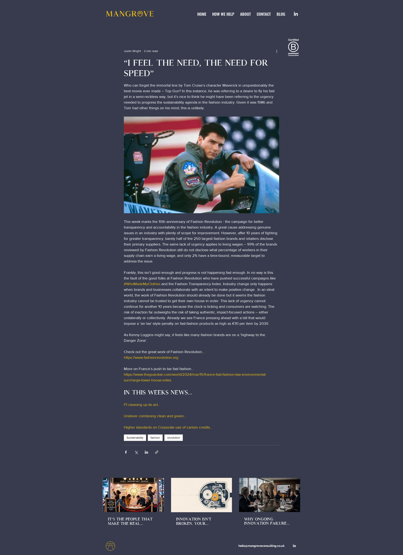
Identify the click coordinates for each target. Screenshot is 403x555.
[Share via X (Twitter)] (136, 452)
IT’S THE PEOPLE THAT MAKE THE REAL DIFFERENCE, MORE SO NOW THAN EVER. (130, 521)
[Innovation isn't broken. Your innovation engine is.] (201, 495)
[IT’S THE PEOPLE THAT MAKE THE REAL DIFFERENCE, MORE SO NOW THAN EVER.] (133, 495)
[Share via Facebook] (126, 452)
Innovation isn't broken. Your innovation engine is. (199, 521)
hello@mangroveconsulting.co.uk (261, 545)
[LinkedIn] (296, 14)
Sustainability (135, 437)
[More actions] (276, 51)
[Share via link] (157, 452)
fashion (155, 437)
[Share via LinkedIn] (146, 452)
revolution (173, 437)
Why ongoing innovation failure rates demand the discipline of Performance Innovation (265, 521)
